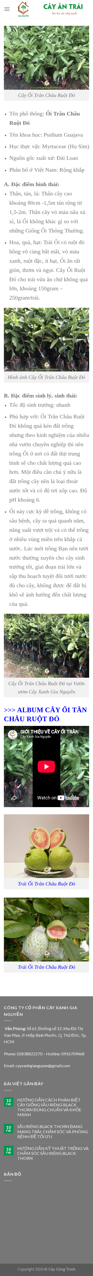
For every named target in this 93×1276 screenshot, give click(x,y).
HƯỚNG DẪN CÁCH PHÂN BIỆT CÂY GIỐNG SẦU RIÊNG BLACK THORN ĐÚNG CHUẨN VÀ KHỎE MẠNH (49, 1107)
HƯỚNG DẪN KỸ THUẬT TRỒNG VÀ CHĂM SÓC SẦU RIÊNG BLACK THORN (53, 1153)
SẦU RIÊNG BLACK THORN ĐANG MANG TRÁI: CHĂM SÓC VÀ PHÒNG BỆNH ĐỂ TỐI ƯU (52, 1131)
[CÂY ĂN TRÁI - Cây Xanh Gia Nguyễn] (49, 8)
